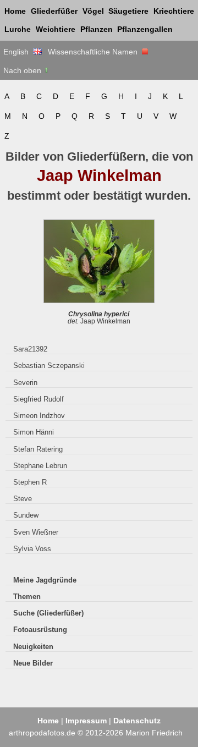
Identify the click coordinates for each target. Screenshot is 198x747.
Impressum (86, 720)
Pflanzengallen (145, 29)
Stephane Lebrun (40, 466)
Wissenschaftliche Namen (95, 51)
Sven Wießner (35, 532)
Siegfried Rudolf (38, 399)
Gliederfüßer (54, 11)
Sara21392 (30, 349)
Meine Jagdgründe (44, 580)
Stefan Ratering (38, 449)
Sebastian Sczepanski (49, 365)
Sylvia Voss (32, 549)
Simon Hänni (33, 432)
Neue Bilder (33, 663)
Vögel (93, 11)
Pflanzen (96, 29)
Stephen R (30, 482)
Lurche (17, 29)
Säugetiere (128, 11)
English (18, 51)
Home (15, 11)
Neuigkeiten (33, 646)
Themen (27, 596)
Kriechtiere (173, 11)
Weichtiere (55, 29)
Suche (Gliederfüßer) (48, 613)
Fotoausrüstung (40, 629)
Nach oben (23, 70)
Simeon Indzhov (39, 415)
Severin (25, 382)
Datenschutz (137, 720)
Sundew (25, 515)
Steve (22, 499)
